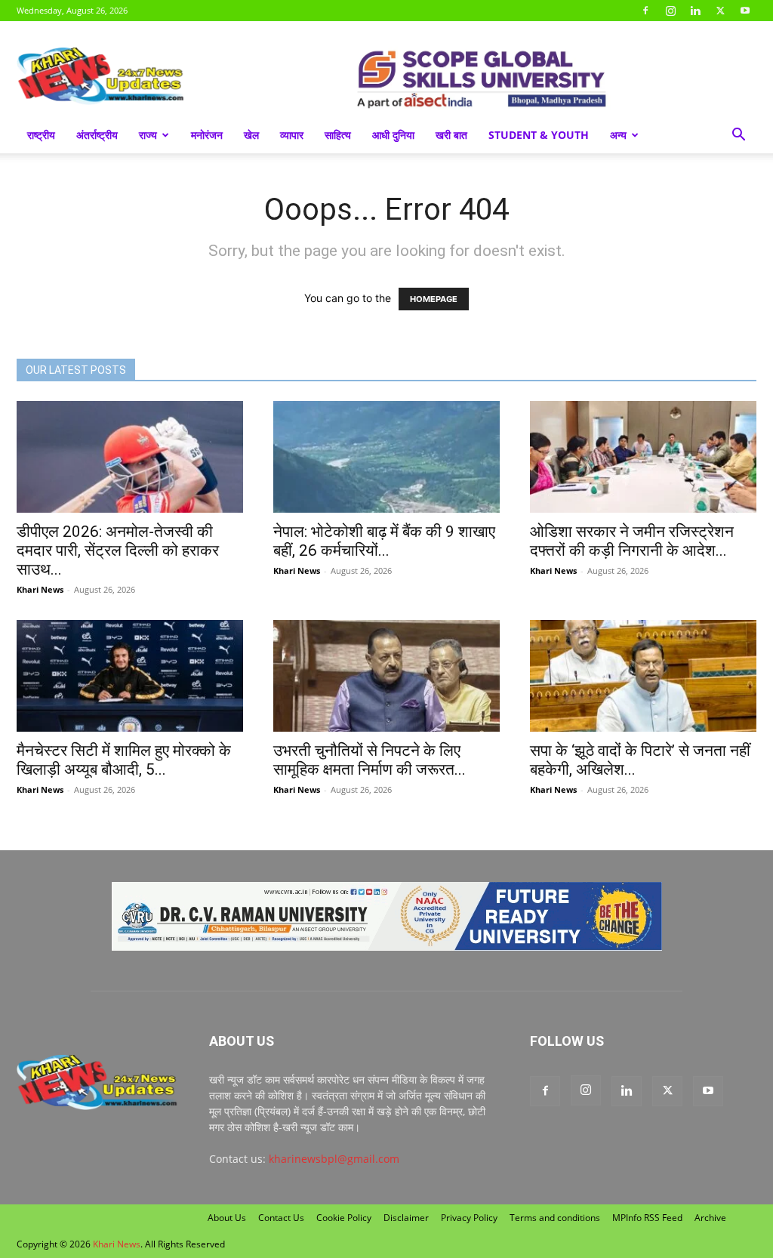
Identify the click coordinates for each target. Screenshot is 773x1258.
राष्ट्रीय (41, 135)
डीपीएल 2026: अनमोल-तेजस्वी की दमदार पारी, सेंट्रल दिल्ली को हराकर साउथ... (118, 550)
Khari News (40, 589)
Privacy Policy (469, 1217)
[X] (720, 10)
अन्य (618, 135)
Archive (710, 1217)
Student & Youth (538, 135)
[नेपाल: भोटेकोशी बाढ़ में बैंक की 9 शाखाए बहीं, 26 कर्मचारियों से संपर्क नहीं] (386, 457)
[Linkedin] (695, 10)
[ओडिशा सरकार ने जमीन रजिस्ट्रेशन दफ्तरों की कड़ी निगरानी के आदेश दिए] (643, 457)
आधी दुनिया (393, 135)
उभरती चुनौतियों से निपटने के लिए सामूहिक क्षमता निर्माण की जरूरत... (369, 760)
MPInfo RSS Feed (647, 1217)
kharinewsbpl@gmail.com (334, 1159)
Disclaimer (406, 1217)
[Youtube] (745, 10)
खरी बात (451, 135)
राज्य (148, 135)
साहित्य (338, 135)
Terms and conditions (555, 1217)
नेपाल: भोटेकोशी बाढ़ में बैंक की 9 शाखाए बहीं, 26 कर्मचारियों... (384, 541)
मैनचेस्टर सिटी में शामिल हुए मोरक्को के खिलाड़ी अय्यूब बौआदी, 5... (124, 760)
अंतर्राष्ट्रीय (97, 135)
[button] (738, 136)
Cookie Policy (343, 1217)
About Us (227, 1217)
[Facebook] (645, 10)
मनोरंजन (207, 135)
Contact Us (281, 1217)
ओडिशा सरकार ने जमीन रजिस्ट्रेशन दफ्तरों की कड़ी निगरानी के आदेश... (632, 541)
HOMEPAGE (433, 299)
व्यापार (291, 135)
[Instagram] (670, 10)
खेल (251, 135)
